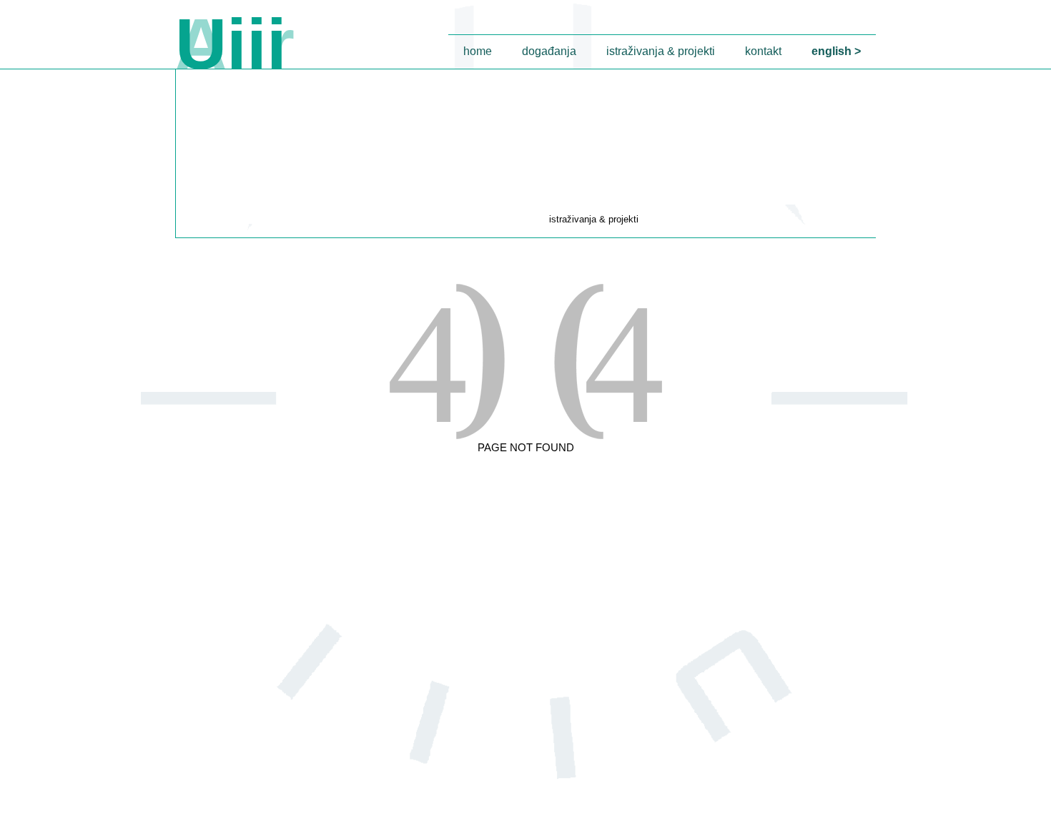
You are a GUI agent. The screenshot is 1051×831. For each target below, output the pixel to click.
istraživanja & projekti (660, 51)
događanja (549, 51)
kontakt (763, 51)
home (477, 51)
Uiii (231, 44)
